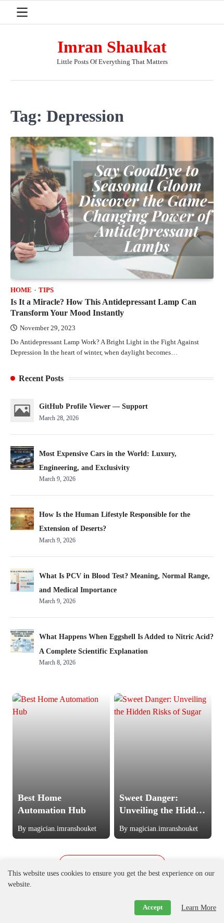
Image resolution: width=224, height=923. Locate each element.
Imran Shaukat (112, 47)
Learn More (198, 908)
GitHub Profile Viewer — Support (93, 406)
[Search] (206, 12)
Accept (153, 907)
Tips (46, 290)
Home (21, 290)
